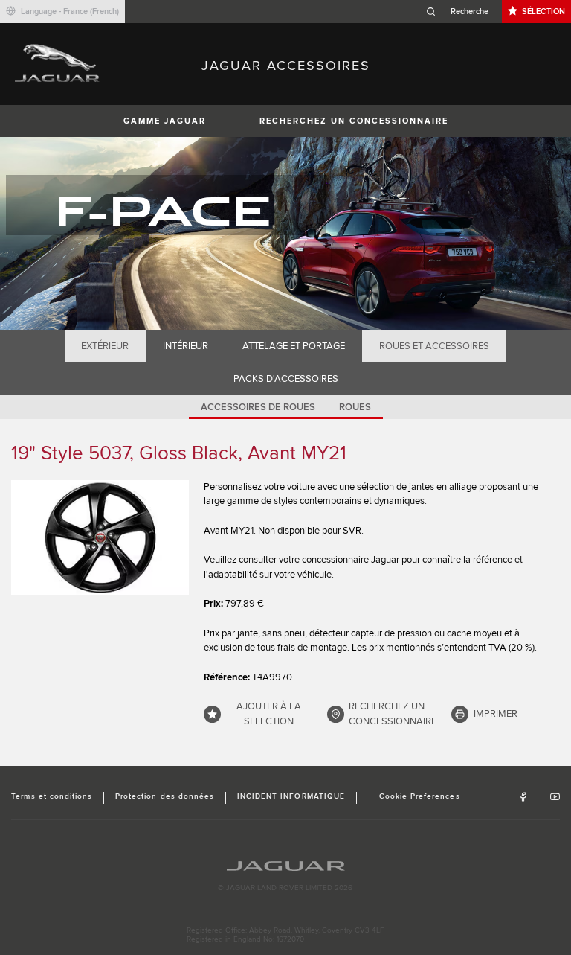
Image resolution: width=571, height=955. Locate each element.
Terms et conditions (51, 796)
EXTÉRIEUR (105, 346)
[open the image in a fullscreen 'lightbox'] (100, 537)
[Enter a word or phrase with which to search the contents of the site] (462, 11)
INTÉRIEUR (185, 346)
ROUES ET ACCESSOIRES (434, 346)
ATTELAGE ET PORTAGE (293, 346)
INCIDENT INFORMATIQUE (291, 796)
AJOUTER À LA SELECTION (268, 713)
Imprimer (495, 714)
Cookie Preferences (419, 796)
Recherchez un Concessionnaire (353, 121)
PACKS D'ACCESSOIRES (285, 379)
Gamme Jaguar (164, 121)
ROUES (355, 407)
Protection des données (164, 796)
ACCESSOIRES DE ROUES (258, 407)
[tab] (105, 346)
